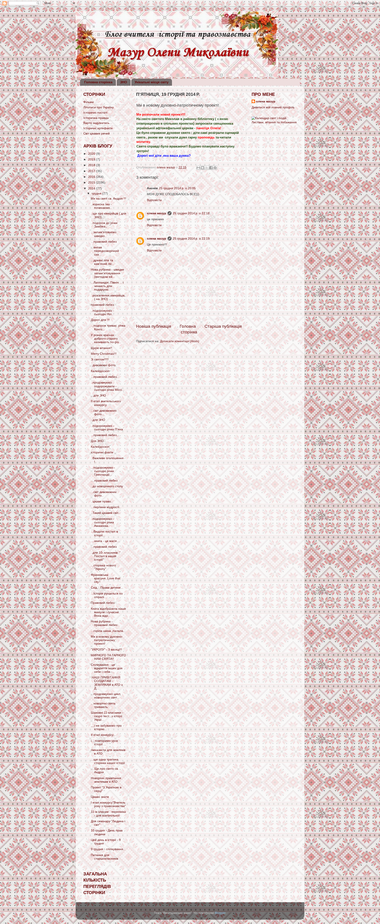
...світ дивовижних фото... (104, 412)
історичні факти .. (103, 452)
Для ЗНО (97, 441)
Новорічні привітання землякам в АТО (106, 780)
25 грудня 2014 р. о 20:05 (177, 188)
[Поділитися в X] (207, 168)
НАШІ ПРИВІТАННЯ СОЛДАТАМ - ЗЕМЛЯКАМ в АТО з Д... (106, 683)
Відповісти (154, 200)
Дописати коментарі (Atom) (179, 341)
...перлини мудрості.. (106, 507)
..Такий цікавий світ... (106, 513)
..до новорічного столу (107, 486)
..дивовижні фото (103, 365)
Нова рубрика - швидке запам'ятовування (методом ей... (107, 273)
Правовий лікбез (102, 602)
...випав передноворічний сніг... (105, 251)
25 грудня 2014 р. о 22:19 (191, 238)
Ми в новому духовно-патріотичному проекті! (107, 640)
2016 (92, 176)
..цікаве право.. (102, 501)
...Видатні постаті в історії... (104, 533)
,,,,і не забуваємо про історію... (106, 727)
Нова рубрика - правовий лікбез (104, 623)
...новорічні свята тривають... (103, 705)
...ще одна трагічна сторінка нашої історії (108, 761)
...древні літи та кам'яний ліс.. (102, 262)
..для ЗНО (98, 420)
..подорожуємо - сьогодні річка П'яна (107, 427)
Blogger (220, 913)
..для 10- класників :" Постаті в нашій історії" (106, 556)
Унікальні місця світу (151, 82)
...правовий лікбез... (105, 435)
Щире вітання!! (101, 348)
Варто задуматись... (97, 123)
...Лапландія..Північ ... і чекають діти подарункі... (107, 286)
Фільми (88, 102)
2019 (92, 159)
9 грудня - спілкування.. (108, 849)
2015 (92, 182)
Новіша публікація (153, 326)
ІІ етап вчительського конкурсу (106, 403)
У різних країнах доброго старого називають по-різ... (106, 338)
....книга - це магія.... (105, 541)
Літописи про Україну (98, 107)
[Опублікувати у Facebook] (211, 168)
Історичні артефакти (98, 128)
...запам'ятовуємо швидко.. (103, 234)
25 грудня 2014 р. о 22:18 (191, 213)
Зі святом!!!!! (100, 359)
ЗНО (123, 82)
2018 (92, 165)
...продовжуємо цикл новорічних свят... (105, 695)
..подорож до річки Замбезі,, (104, 224)
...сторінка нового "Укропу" (103, 567)
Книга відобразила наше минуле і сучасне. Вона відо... (108, 612)
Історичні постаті (95, 112)
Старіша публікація (223, 326)
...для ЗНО (98, 395)
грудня (97, 193)
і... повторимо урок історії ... (104, 742)
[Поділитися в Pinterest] (215, 168)
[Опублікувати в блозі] (202, 168)
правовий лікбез (102, 304)
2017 (92, 171)
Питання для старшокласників (104, 856)
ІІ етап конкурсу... (103, 735)
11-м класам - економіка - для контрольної (108, 813)
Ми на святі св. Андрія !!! (108, 198)
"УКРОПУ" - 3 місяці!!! (106, 649)
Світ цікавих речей (96, 133)
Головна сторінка (98, 82)
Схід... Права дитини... (107, 587)
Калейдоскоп (100, 371)
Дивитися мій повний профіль (273, 107)
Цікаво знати (100, 796)
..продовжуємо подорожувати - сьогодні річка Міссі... (107, 386)
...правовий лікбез (104, 241)
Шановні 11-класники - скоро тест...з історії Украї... (107, 716)
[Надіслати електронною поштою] (198, 168)
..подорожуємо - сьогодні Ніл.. (102, 312)
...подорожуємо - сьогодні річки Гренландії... (103, 471)
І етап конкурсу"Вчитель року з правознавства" (108, 804)
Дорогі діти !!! (100, 320)
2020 (92, 153)
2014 (92, 188)
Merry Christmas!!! (104, 353)
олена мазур (156, 213)
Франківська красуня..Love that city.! (105, 578)
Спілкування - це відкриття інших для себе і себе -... (106, 668)
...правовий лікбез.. (104, 376)
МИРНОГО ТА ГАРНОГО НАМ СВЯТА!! (108, 657)
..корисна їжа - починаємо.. (101, 206)
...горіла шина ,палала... (108, 631)
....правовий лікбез (104, 480)
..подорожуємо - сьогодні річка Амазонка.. (102, 522)
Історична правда (96, 118)
